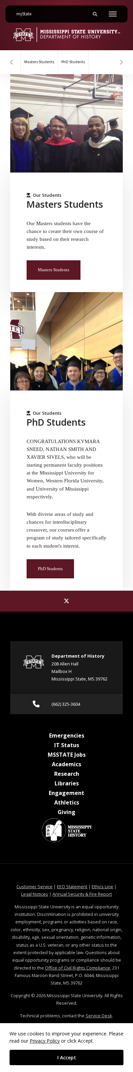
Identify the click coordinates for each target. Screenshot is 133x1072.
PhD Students (73, 62)
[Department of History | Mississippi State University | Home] (66, 34)
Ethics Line (102, 886)
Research (66, 774)
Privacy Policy (45, 1040)
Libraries (67, 783)
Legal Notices (34, 894)
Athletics (66, 802)
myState (26, 14)
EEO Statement (72, 886)
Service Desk (99, 1016)
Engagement (66, 793)
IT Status (66, 745)
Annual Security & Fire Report (82, 894)
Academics (66, 764)
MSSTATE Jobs (67, 754)
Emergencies (66, 735)
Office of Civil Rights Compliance (77, 968)
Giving (66, 812)
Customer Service (34, 886)
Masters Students (39, 62)
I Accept (66, 1057)
